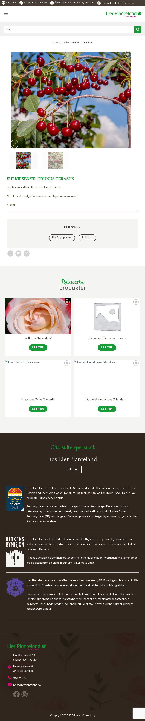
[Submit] (137, 29)
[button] (6, 14)
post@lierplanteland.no (35, 3)
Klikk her (73, 469)
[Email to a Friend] (27, 253)
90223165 (11, 3)
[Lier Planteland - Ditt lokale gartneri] (123, 14)
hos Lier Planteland (72, 459)
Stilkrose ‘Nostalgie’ (38, 338)
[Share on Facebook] (10, 253)
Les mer (38, 347)
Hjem (55, 42)
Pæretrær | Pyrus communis (107, 338)
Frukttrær (88, 42)
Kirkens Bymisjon (37, 557)
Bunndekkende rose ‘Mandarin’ (107, 399)
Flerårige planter (70, 42)
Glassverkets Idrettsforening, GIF (82, 580)
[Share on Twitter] (18, 253)
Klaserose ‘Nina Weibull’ (38, 399)
